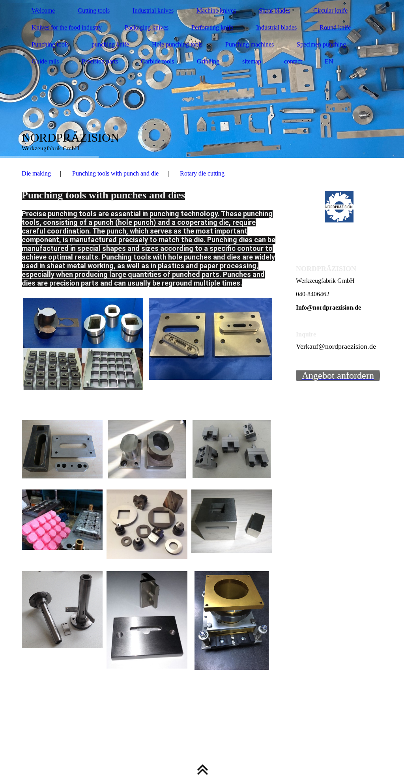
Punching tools (50, 44)
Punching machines (249, 44)
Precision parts (100, 61)
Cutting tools (94, 10)
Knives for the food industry (67, 27)
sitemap (251, 61)
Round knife (335, 27)
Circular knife (330, 10)
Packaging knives (146, 27)
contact (293, 61)
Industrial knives (153, 10)
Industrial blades (276, 27)
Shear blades (274, 10)
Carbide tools (157, 61)
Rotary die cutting (202, 173)
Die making (36, 173)
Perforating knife (212, 27)
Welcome (43, 10)
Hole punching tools (177, 44)
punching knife (110, 44)
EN (329, 61)
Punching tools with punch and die (115, 173)
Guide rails (45, 61)
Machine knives (216, 10)
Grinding (208, 61)
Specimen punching (321, 44)
